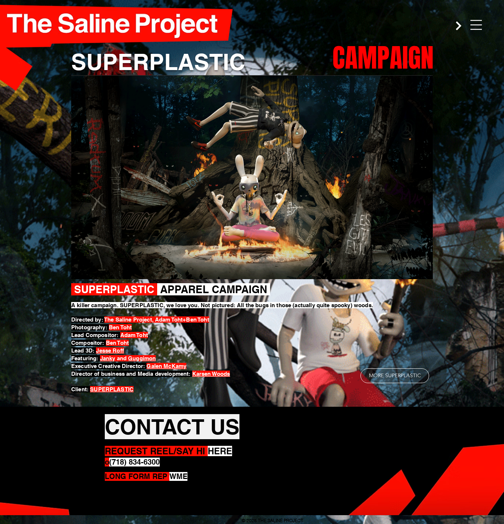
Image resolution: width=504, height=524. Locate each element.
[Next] (458, 25)
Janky (107, 358)
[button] (476, 25)
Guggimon (142, 358)
